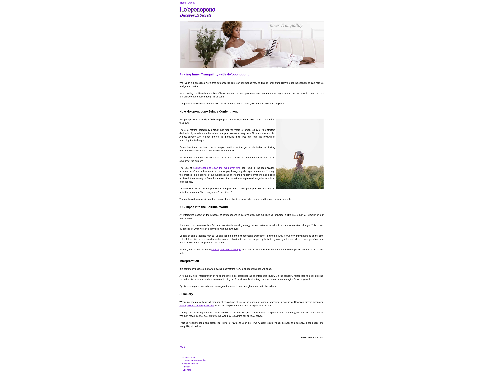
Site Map (187, 370)
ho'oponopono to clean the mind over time (216, 168)
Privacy (186, 367)
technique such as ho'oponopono (196, 305)
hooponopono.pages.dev (194, 360)
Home (183, 2)
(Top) (182, 347)
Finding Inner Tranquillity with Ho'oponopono (214, 74)
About (191, 2)
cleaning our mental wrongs (226, 249)
